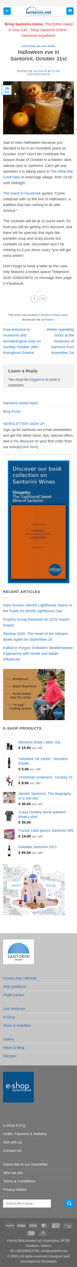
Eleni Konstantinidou (43, 73)
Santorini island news (39, 46)
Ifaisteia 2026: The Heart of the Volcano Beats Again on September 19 (35, 636)
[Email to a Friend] (42, 299)
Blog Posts (12, 411)
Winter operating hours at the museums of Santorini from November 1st (60, 341)
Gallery (9, 1039)
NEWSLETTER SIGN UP (24, 424)
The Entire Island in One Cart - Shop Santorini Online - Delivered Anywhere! (39, 30)
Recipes (9, 1056)
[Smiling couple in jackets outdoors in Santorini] (34, 694)
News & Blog (13, 1048)
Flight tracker (13, 995)
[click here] (29, 447)
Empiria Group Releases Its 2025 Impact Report (36, 622)
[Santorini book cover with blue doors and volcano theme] (38, 522)
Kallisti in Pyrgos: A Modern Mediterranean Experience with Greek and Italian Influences (38, 653)
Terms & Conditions (19, 1181)
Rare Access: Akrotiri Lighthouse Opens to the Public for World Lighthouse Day (37, 608)
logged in (37, 379)
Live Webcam (14, 1009)
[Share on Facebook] (34, 299)
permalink (47, 319)
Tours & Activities (17, 1025)
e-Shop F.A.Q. (14, 1125)
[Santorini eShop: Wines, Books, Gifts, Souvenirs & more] (38, 11)
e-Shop (9, 1017)
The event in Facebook (22, 193)
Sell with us (12, 1142)
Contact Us (12, 1151)
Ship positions (14, 987)
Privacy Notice (15, 1190)
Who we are (13, 1173)
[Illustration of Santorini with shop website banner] (34, 889)
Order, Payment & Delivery (25, 1134)
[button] (7, 11)
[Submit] (69, 1203)
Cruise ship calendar (20, 978)
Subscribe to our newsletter (25, 1164)
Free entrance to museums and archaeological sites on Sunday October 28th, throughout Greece (22, 341)
